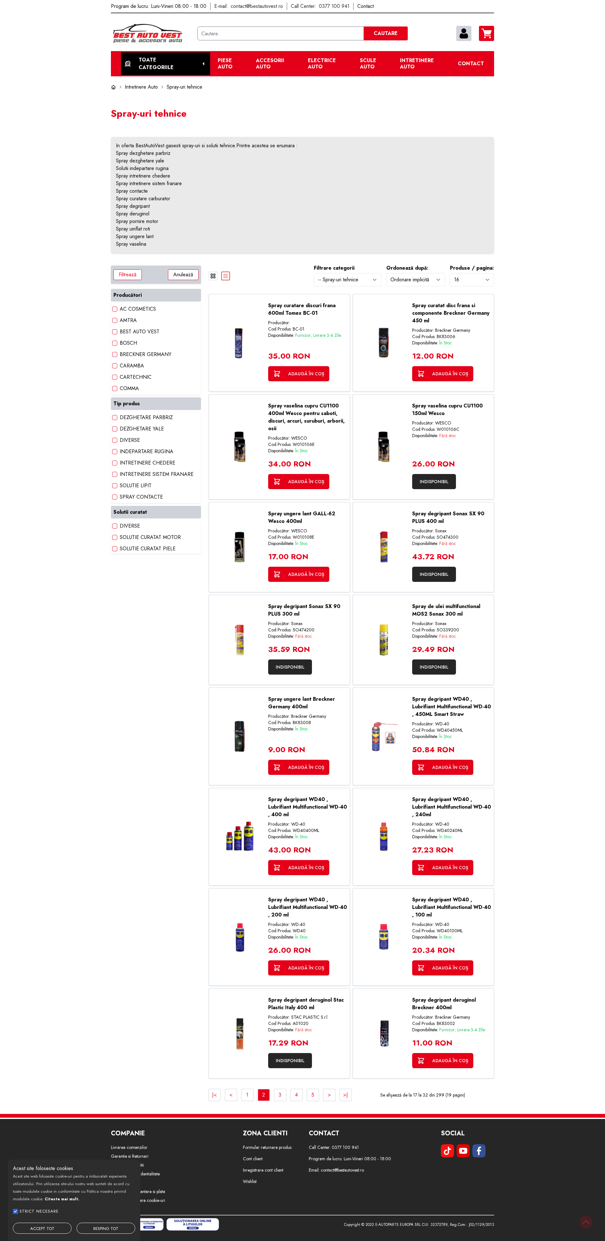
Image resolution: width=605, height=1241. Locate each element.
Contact (471, 64)
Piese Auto (225, 63)
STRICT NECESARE (39, 1211)
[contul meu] (464, 33)
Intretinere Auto (417, 63)
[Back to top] (586, 1222)
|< (214, 1094)
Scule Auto (368, 63)
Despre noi (121, 1183)
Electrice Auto (322, 63)
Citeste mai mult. (62, 1199)
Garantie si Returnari (129, 1156)
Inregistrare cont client (263, 1170)
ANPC (117, 1209)
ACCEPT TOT (42, 1229)
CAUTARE (386, 33)
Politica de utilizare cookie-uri (138, 1200)
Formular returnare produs (267, 1147)
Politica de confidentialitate (135, 1174)
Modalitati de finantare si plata (138, 1191)
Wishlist (249, 1181)
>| (345, 1094)
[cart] (486, 33)
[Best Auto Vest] (151, 33)
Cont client (252, 1159)
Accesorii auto (270, 63)
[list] (225, 276)
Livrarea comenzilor (129, 1147)
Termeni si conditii (127, 1165)
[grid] (213, 276)
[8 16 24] (472, 279)
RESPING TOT (105, 1229)
